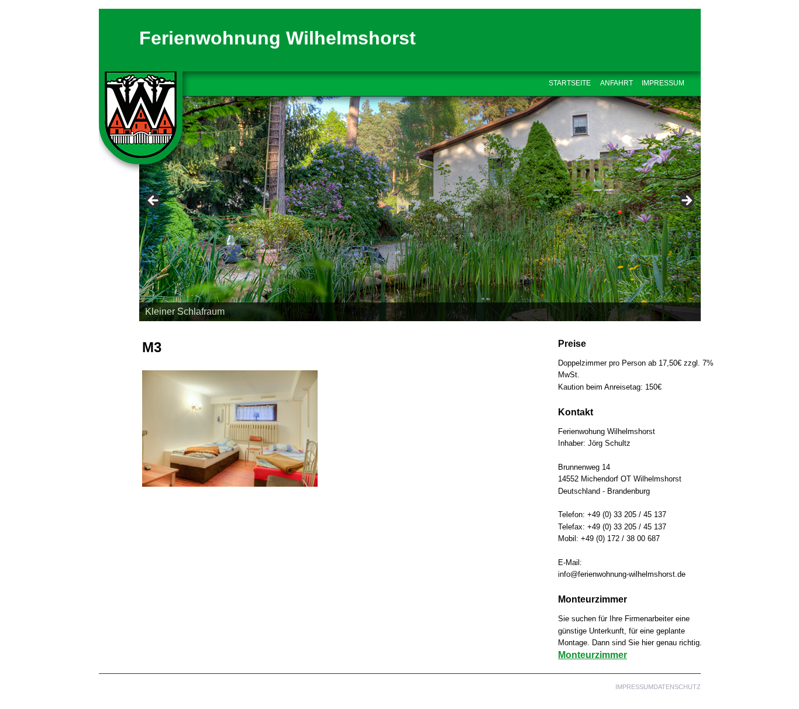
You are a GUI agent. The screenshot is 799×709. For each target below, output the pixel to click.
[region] (420, 204)
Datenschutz (677, 686)
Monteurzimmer (592, 655)
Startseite (570, 83)
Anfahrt (616, 83)
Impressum (663, 83)
